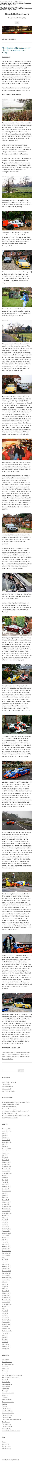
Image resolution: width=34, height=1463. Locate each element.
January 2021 (5, 1138)
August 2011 (5, 1333)
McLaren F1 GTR (13, 1056)
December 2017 (6, 1191)
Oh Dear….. (5, 1397)
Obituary (4, 1395)
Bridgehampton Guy (8, 1364)
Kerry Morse (24, 1054)
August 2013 (5, 1280)
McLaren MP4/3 (23, 1056)
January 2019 (5, 1164)
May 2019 (5, 1157)
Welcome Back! (6, 1089)
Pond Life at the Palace (8, 1091)
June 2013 (5, 1284)
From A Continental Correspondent (12, 1375)
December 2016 (6, 1206)
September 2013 (6, 1277)
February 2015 (6, 1246)
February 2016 (6, 1229)
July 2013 (4, 1282)
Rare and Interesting (8, 1402)
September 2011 (6, 1331)
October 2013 (6, 1275)
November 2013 (6, 1273)
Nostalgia (25, 1052)
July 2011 (4, 1335)
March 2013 (5, 1291)
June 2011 (5, 1337)
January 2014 (5, 1268)
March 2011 (5, 1344)
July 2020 (4, 1144)
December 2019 (6, 1149)
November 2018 (6, 1169)
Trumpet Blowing (7, 1426)
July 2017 (4, 1193)
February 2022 (6, 1129)
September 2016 (6, 1213)
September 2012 (6, 1304)
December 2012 (6, 1297)
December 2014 (6, 1251)
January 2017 (5, 1204)
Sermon (4, 1406)
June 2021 (5, 1135)
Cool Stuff (19, 1052)
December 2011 (6, 1324)
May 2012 (5, 1313)
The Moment (6, 1422)
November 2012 (6, 1300)
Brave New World (7, 1362)
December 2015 (6, 1233)
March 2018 (5, 1184)
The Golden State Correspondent (11, 1419)
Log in (4, 1442)
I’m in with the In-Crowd (9, 1082)
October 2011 (6, 1328)
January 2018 (5, 1189)
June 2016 (5, 1220)
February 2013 (6, 1293)
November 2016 (6, 1209)
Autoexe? (13, 1106)
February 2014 (6, 1266)
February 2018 (6, 1186)
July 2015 (4, 1240)
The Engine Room (7, 1415)
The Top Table (6, 1084)
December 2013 (6, 1271)
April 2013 (5, 1288)
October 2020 (6, 1140)
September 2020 (6, 1142)
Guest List (5, 1379)
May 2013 (5, 1286)
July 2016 (4, 1217)
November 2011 (6, 1326)
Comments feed (6, 1446)
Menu (17, 22)
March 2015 (5, 1244)
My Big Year (5, 1388)
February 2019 (6, 1162)
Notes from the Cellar (8, 1393)
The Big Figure (6, 1408)
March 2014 (5, 1264)
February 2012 (6, 1320)
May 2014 (5, 1260)
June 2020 (5, 1146)
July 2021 (4, 1133)
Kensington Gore (7, 1384)
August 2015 (5, 1237)
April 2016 (5, 1224)
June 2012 (5, 1311)
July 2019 (4, 1155)
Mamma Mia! (6, 1386)
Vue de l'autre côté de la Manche (11, 1431)
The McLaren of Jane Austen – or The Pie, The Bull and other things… (16, 50)
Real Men (4, 1404)
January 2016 (5, 1231)
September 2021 (6, 1131)
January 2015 (5, 1249)
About (14, 1109)
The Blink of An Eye (7, 1411)
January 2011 (5, 1348)
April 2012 (5, 1315)
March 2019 (5, 1160)
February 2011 (6, 1346)
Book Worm (5, 1360)
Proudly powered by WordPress (10, 1459)
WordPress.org (6, 1448)
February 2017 (6, 1202)
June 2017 (5, 1195)
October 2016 (6, 1211)
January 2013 (5, 1295)
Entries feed (5, 1444)
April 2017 (5, 1197)
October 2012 (6, 1302)
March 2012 (5, 1317)
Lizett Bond (5, 1056)
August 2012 (5, 1306)
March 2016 (5, 1226)
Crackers (4, 1371)
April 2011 (5, 1342)
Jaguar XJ (18, 1054)
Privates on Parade (7, 1086)
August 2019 (5, 1153)
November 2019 (6, 1151)
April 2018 (5, 1182)
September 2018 (6, 1173)
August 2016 (5, 1215)
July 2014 (4, 1257)
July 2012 (4, 1308)
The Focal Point (6, 1417)
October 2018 (6, 1171)
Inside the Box (6, 1382)
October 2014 (6, 1255)
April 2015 (5, 1242)
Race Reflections (6, 1399)
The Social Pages (6, 1424)
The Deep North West (8, 1413)
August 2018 (5, 1175)
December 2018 (6, 1166)
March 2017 (5, 1200)
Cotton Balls (5, 1368)
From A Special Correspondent (10, 1377)
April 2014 (5, 1262)
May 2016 (5, 1222)
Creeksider (5, 1373)
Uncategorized (6, 1428)
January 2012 (5, 1322)
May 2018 (5, 1180)
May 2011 (5, 1340)
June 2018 (5, 1177)
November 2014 (6, 1253)
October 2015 (6, 1235)
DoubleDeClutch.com (17, 14)
